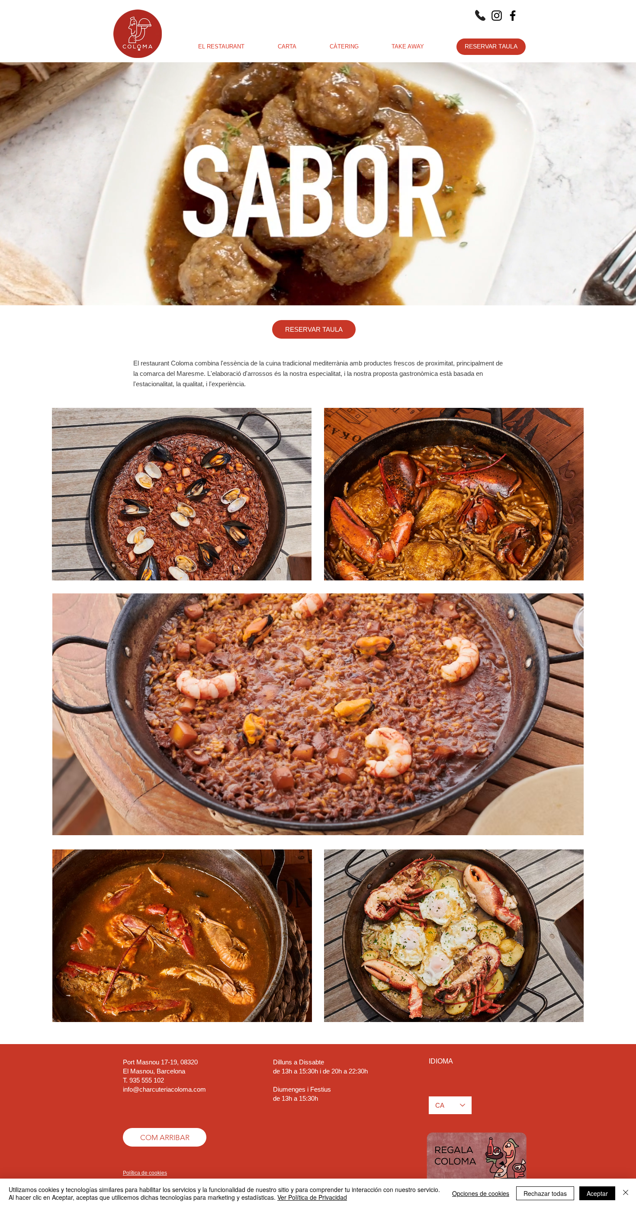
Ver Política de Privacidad (312, 1197)
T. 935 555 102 (143, 1080)
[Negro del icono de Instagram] (497, 15)
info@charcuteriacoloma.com (164, 1089)
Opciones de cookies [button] (480, 1193)
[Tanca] (625, 1193)
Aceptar (597, 1193)
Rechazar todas (545, 1193)
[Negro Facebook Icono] (513, 15)
